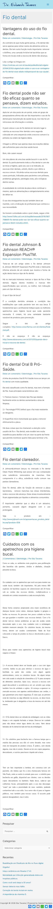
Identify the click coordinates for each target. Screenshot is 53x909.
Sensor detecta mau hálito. (14, 886)
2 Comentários (9, 559)
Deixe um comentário (11, 38)
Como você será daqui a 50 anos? (17, 882)
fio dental (7, 382)
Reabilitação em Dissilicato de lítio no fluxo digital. (23, 863)
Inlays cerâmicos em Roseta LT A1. (17, 871)
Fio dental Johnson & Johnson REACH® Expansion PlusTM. (22, 249)
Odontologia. (27, 38)
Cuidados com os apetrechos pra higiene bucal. (23, 549)
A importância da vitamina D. (14, 894)
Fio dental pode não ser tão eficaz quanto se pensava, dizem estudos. (25, 98)
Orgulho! (6, 867)
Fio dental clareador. (21, 459)
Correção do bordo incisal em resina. (18, 890)
